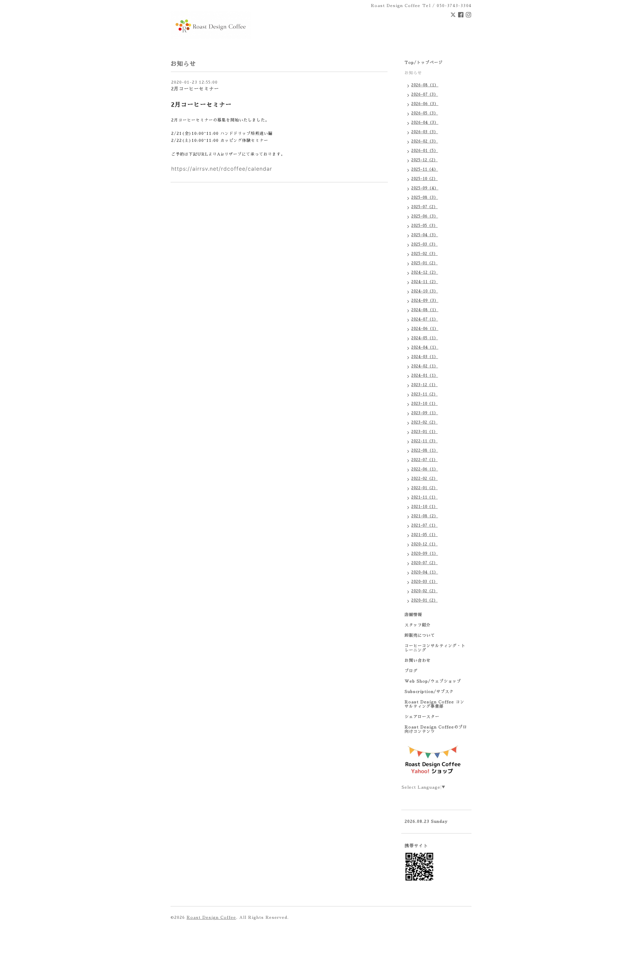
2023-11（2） (424, 394)
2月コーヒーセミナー (195, 88)
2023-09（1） (424, 413)
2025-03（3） (424, 244)
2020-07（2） (424, 563)
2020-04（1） (424, 572)
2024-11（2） (424, 282)
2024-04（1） (424, 347)
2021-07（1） (424, 525)
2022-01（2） (424, 488)
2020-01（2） (424, 600)
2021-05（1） (424, 535)
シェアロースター (422, 717)
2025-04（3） (424, 235)
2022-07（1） (424, 460)
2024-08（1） (424, 310)
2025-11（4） (424, 169)
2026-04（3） (424, 122)
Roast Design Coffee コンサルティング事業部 (434, 704)
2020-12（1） (424, 544)
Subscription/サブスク (429, 692)
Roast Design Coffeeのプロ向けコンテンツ (436, 729)
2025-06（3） (424, 216)
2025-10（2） (424, 179)
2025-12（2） (424, 160)
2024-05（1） (424, 338)
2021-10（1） (424, 507)
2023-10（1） (424, 404)
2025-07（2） (424, 207)
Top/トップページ (424, 63)
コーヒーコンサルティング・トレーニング (435, 648)
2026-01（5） (424, 151)
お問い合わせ (418, 661)
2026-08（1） (424, 85)
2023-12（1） (424, 385)
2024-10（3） (424, 291)
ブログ (411, 671)
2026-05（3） (424, 113)
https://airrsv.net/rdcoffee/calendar (221, 168)
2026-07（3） (424, 94)
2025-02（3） (424, 254)
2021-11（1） (424, 497)
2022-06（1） (424, 469)
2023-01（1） (424, 432)
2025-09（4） (424, 188)
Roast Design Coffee (211, 917)
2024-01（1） (424, 375)
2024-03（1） (424, 357)
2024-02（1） (424, 366)
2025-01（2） (424, 263)
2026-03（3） (424, 132)
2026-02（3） (424, 141)
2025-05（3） (424, 226)
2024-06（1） (424, 329)
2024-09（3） (424, 300)
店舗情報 (413, 615)
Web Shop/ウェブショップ (433, 681)
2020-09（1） (424, 553)
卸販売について (420, 635)
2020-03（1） (424, 582)
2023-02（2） (424, 422)
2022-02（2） (424, 478)
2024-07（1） (424, 319)
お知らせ (413, 73)
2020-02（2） (424, 591)
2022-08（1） (424, 450)
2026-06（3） (424, 104)
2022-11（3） (424, 441)
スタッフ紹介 (418, 625)
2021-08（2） (424, 516)
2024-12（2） (424, 272)
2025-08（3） (424, 197)
